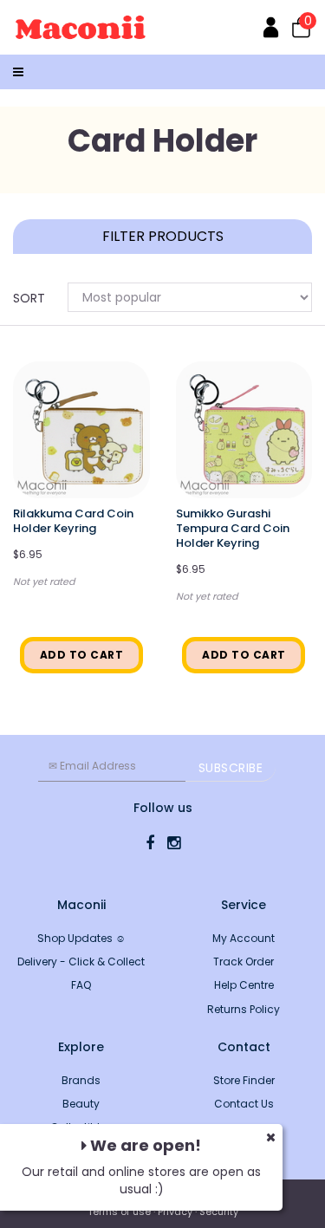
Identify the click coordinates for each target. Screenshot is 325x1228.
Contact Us (244, 1103)
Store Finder (244, 1080)
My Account (243, 938)
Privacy (175, 1211)
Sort (29, 298)
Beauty (81, 1103)
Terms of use (119, 1211)
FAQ (81, 985)
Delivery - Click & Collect (81, 961)
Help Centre (244, 985)
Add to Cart (82, 654)
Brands (81, 1080)
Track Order (243, 961)
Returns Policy (243, 1009)
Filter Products (163, 237)
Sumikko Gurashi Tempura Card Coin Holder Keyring (232, 528)
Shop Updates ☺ (81, 938)
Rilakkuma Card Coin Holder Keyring (73, 520)
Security (218, 1211)
